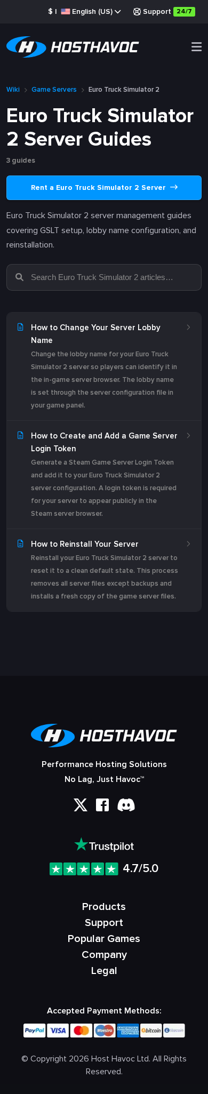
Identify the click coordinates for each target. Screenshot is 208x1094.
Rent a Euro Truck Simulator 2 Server (99, 187)
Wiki (13, 89)
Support (167, 11)
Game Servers (54, 89)
